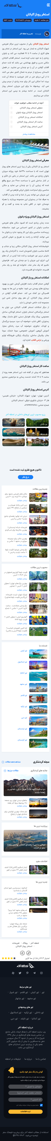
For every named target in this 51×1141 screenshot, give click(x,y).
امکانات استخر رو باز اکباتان (30, 117)
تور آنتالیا (23, 673)
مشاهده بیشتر (29, 134)
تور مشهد (23, 684)
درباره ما (28, 1059)
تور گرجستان (22, 740)
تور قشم (24, 695)
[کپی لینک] (28, 953)
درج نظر (25, 477)
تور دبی (24, 717)
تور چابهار (19, 998)
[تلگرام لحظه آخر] (32, 973)
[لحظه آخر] (25, 965)
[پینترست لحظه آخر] (25, 973)
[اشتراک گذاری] (22, 953)
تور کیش (24, 651)
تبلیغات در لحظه (13, 1059)
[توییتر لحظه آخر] (18, 973)
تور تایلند (25, 1018)
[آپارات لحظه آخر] (11, 973)
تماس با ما (41, 1059)
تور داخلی (39, 1012)
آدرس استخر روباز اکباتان (31, 126)
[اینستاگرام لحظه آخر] (39, 973)
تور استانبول (22, 662)
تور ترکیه (24, 706)
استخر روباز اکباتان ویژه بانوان (29, 112)
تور (43, 992)
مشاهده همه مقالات (13, 762)
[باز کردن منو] (48, 5)
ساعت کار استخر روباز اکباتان (29, 122)
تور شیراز (13, 992)
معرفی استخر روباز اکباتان (31, 107)
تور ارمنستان (22, 729)
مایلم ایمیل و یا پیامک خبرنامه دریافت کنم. (27, 1105)
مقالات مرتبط (12, 770)
